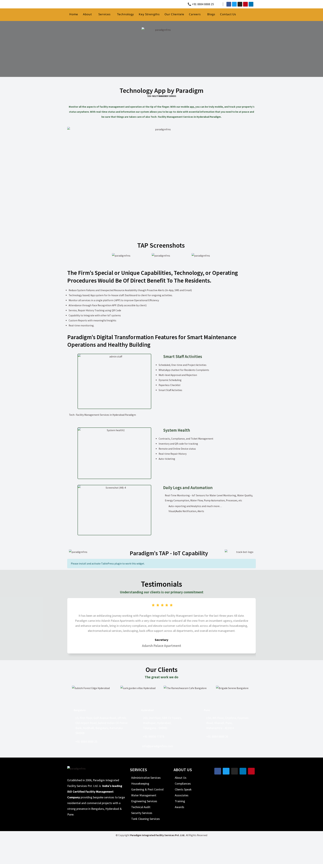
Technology (125, 14)
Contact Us (228, 14)
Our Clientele (174, 14)
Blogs (211, 14)
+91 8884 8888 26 (217, 737)
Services (104, 14)
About (87, 14)
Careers (195, 14)
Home (73, 14)
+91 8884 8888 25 (86, 742)
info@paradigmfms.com (157, 746)
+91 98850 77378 (153, 737)
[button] (97, 256)
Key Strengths (149, 14)
